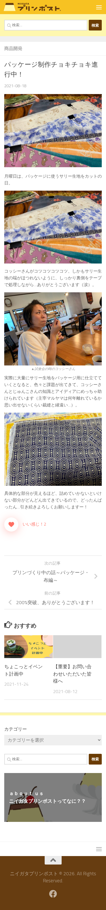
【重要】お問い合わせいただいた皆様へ (72, 674)
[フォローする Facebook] (53, 894)
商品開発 (13, 48)
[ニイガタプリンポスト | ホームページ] (42, 7)
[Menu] (99, 7)
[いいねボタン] (11, 524)
